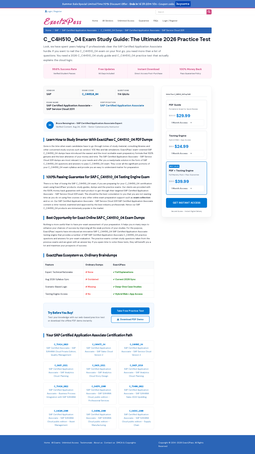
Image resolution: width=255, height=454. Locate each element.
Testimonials (86, 442)
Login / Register (54, 11)
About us (98, 442)
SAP (57, 30)
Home (95, 20)
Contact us (109, 442)
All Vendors (107, 20)
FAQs (155, 20)
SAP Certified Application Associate (79, 30)
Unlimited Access (126, 20)
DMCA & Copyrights (126, 442)
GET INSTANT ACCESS (186, 202)
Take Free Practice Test (130, 310)
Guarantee (144, 20)
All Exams (56, 442)
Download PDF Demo (132, 319)
